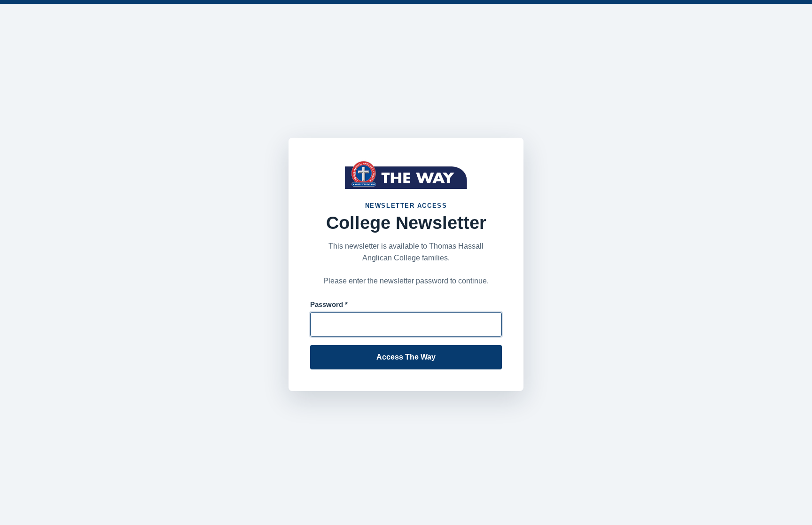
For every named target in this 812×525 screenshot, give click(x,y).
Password (329, 304)
